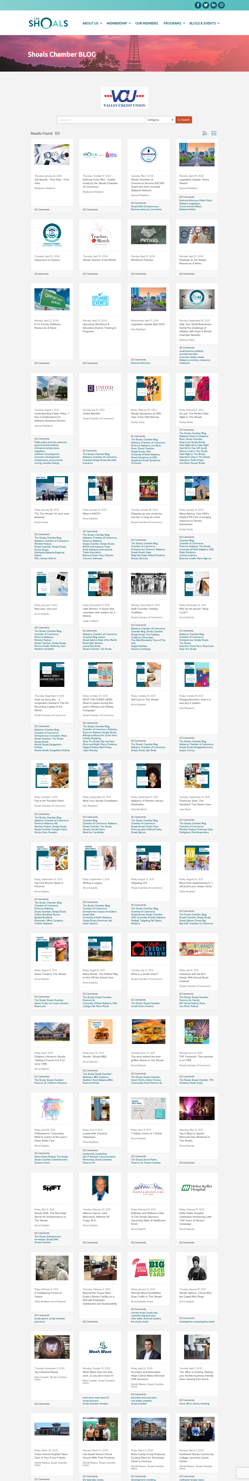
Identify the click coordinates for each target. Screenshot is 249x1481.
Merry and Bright (91, 744)
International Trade (100, 546)
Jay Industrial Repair (46, 1372)
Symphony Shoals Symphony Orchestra (145, 461)
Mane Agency (204, 558)
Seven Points (138, 1080)
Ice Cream (54, 1003)
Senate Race (98, 829)
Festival (194, 1006)
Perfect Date (197, 460)
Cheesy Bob (137, 1083)
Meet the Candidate (93, 832)
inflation (199, 351)
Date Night (203, 445)
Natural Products (156, 555)
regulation (39, 451)
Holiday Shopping (92, 738)
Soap (148, 552)
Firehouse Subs (205, 829)
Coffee (38, 914)
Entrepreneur (138, 549)
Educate (109, 555)
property (147, 1400)
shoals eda (151, 1312)
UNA (148, 451)
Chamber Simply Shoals (95, 460)
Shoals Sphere (90, 640)
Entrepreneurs (151, 206)
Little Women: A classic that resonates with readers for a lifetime (99, 612)
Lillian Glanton (90, 923)
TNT (211, 1080)
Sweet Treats (41, 1003)
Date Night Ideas (188, 445)
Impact (101, 637)
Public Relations (187, 552)
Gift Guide (201, 448)
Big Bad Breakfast (43, 917)
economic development (46, 457)
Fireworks (184, 1083)
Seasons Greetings (140, 649)
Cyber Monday (90, 750)
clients (196, 1403)
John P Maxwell (90, 1156)
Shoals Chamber (146, 448)
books (212, 1321)
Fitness (38, 646)
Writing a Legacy (92, 882)
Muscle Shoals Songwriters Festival (47, 746)
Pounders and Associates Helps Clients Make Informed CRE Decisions (147, 1376)
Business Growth (187, 558)
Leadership (88, 1153)
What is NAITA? (92, 513)
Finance (149, 1006)
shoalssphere (186, 1321)
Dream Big (200, 920)
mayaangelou (201, 1321)
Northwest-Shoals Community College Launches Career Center (196, 1458)
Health (45, 646)
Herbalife (49, 649)
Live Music (156, 445)
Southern (104, 1077)
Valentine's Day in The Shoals (194, 457)
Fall (55, 823)
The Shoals (88, 454)
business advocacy (57, 442)
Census (191, 750)
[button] (205, 133)
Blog (59, 902)
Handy (195, 1000)
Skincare (143, 558)
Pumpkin (52, 832)
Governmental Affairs (190, 206)
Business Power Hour (93, 555)
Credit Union (137, 1006)
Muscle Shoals (198, 463)
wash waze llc (102, 1397)
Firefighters (185, 832)
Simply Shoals (138, 451)
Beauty (134, 558)
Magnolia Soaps (139, 555)
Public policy (40, 442)
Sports (158, 920)
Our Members (146, 23)
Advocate (97, 558)
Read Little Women (93, 643)
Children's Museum (57, 1083)
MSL (36, 558)
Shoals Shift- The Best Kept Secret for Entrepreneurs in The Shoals (50, 1217)
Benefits (112, 460)
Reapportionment (203, 747)
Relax (153, 750)
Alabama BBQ (106, 1080)
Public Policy (205, 200)
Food (146, 1083)
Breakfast (47, 914)
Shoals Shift (137, 206)
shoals (201, 357)
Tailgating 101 (139, 882)
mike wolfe (136, 1318)
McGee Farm (40, 832)
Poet (155, 826)
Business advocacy (140, 209)
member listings (51, 463)
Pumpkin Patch (59, 829)
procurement (56, 460)
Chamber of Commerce (105, 457)
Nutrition (38, 649)
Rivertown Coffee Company (48, 920)
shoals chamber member (95, 1403)
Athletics (135, 923)
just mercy (39, 1321)
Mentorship (88, 1159)
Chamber (51, 902)
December (147, 637)
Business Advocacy (189, 200)
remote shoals (138, 1312)
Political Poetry (154, 829)
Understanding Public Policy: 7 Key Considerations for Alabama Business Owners (51, 417)
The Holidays (152, 634)
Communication (107, 1156)
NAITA (86, 546)
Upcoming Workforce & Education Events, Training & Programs (99, 328)
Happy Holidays (139, 646)
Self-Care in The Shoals (145, 699)
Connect (87, 558)
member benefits (188, 354)
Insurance (88, 463)
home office (185, 1403)
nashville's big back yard (143, 1315)
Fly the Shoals (41, 549)
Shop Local (184, 442)
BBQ (96, 1077)
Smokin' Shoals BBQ (94, 1056)
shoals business (90, 1400)
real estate (136, 1400)
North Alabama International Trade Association (97, 551)
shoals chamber (57, 1318)
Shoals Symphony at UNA (144, 457)
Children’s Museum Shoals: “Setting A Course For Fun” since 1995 (50, 1060)
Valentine (184, 460)
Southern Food (90, 1080)
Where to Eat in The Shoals (193, 451)
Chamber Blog (102, 454)
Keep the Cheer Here (190, 646)
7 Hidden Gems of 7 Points (146, 1133)
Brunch (56, 914)
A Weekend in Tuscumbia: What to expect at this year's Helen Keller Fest (50, 1137)
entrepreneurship (43, 448)
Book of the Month (107, 640)
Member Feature (43, 543)
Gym (63, 646)
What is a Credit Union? (144, 974)
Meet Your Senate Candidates (100, 800)
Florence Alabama (140, 445)
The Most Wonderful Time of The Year (148, 641)
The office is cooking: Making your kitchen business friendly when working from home (196, 1376)
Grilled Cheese (153, 1080)
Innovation (156, 209)
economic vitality (188, 357)
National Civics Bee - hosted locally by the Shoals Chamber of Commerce (100, 183)
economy (194, 360)
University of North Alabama (145, 454)
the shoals (136, 1321)
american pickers (152, 1318)
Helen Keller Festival (45, 1156)
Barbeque (88, 1077)
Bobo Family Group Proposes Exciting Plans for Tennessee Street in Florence (148, 1458)
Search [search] (185, 119)
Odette (38, 923)
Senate (86, 829)
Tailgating (145, 920)
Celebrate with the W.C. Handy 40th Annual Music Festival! (194, 978)
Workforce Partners (142, 259)
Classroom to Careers (47, 259)
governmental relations (46, 445)
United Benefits (91, 413)
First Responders (200, 832)
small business (186, 351)
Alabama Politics (187, 209)
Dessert (64, 1003)
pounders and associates (144, 1397)
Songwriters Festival (60, 750)
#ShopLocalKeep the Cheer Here (100, 735)
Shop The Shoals (187, 649)
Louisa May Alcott (91, 646)
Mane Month (102, 1006)
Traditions (136, 637)
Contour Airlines (48, 558)
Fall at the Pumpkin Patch (49, 800)
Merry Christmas (109, 744)
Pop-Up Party (107, 741)
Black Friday (105, 747)
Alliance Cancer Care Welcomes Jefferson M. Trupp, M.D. (96, 1217)
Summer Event (42, 1162)
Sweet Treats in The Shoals (50, 974)
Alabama (183, 360)
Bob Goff (183, 923)
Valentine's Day (187, 448)
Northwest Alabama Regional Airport (49, 554)
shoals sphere (41, 1318)
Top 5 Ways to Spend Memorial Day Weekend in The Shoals (194, 1137)
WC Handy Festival (189, 1003)
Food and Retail (91, 1083)
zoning (38, 463)
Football (135, 920)
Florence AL (89, 1000)
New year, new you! (45, 608)
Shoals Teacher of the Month (99, 259)
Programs (172, 23)
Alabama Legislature (189, 203)
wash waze (88, 1397)
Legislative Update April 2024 (148, 324)
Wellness (55, 646)
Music (134, 448)
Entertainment (59, 1159)
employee (184, 363)
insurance (205, 360)
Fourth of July (196, 1083)
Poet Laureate (138, 829)
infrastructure (41, 460)
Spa (148, 750)
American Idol (105, 920)
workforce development (46, 454)
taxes (56, 448)
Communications (188, 555)
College (87, 1006)
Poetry (149, 826)
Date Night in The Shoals (192, 454)
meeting (204, 1403)
